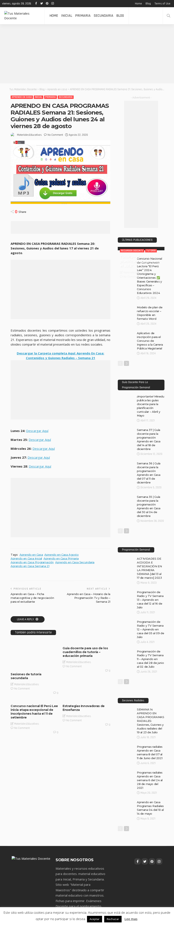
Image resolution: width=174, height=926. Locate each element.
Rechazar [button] (113, 919)
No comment (55, 135)
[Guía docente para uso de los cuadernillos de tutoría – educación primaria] (86, 642)
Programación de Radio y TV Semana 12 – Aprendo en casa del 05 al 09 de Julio (150, 629)
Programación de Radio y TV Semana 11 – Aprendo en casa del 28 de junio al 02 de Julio (150, 659)
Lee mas (131, 919)
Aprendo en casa (22, 97)
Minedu (18, 657)
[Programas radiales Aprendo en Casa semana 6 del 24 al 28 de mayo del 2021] (126, 772)
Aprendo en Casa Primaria (61, 558)
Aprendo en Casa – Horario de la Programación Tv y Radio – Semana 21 (88, 597)
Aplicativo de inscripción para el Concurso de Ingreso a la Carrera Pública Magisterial (150, 340)
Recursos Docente (36, 657)
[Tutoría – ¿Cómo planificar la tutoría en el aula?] (141, 248)
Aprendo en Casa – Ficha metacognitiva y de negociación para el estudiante (32, 597)
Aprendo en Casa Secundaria (74, 562)
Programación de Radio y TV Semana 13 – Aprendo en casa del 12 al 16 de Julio (150, 599)
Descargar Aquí (37, 431)
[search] (168, 15)
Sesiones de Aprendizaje (29, 665)
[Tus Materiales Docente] (22, 15)
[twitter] (41, 3)
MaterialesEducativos (29, 135)
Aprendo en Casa (31, 554)
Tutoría (51, 665)
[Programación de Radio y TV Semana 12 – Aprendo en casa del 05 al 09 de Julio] (126, 621)
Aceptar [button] (95, 919)
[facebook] (36, 3)
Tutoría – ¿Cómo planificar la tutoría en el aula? (139, 261)
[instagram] (52, 3)
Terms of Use (162, 4)
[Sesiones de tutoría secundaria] (34, 655)
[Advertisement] (87, 53)
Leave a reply (26, 619)
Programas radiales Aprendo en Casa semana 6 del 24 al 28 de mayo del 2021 (150, 780)
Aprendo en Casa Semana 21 (30, 566)
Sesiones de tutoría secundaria (26, 676)
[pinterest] (47, 3)
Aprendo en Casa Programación (32, 562)
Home (138, 4)
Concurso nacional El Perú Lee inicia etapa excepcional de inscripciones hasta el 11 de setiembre (34, 712)
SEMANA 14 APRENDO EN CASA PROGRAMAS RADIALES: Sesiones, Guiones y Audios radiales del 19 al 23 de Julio (150, 721)
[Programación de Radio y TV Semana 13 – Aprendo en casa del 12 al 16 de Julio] (126, 592)
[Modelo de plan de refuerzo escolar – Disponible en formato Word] (126, 307)
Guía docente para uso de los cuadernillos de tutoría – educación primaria (85, 652)
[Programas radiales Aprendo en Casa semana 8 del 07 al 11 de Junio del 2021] (126, 746)
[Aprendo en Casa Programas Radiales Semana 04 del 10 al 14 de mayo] (126, 802)
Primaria (83, 15)
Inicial (66, 15)
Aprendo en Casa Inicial (26, 558)
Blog (148, 4)
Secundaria (103, 15)
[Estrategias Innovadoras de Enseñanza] (86, 700)
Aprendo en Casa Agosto (61, 554)
